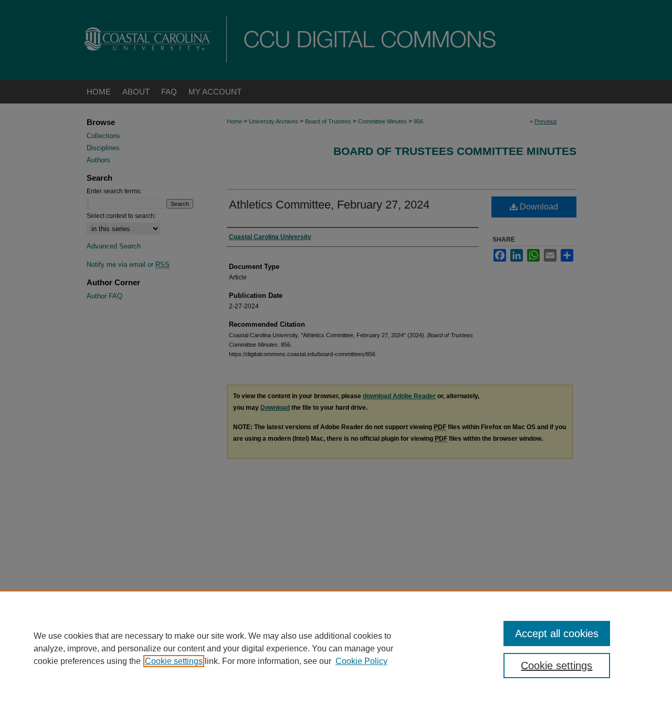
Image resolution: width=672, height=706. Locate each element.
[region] (336, 648)
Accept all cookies (556, 633)
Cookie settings (174, 661)
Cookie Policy (361, 661)
